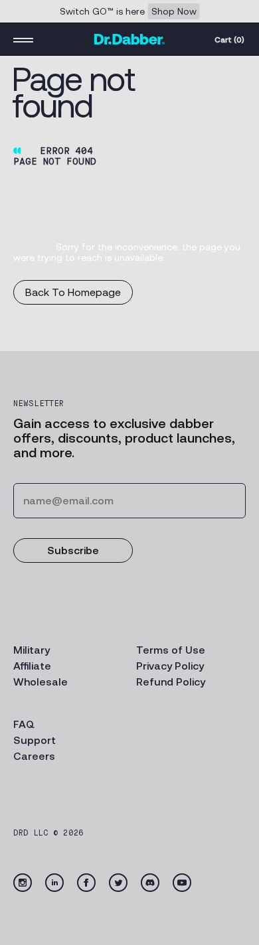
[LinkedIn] (54, 882)
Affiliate (32, 666)
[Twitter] (118, 882)
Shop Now (174, 11)
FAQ (24, 724)
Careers (34, 756)
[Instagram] (22, 882)
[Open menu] (23, 39)
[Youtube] (182, 882)
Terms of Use (170, 650)
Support (34, 740)
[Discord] (150, 882)
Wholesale (40, 682)
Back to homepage (73, 292)
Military (31, 650)
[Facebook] (86, 882)
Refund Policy (170, 682)
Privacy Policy (170, 666)
